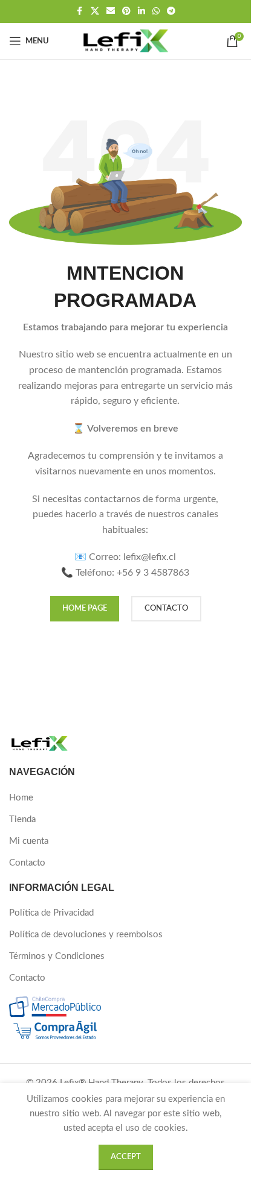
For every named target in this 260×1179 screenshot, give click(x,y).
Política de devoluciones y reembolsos (86, 934)
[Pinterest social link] (126, 11)
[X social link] (95, 11)
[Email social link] (111, 11)
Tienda (22, 819)
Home (21, 797)
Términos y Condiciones (57, 956)
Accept (126, 1157)
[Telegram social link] (171, 11)
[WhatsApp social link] (156, 11)
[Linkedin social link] (141, 11)
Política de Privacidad (51, 912)
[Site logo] (125, 40)
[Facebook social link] (80, 11)
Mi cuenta (28, 841)
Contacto (27, 862)
